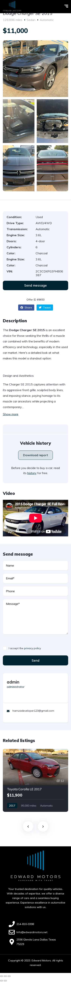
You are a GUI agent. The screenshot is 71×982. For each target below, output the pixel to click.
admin (13, 682)
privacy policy (32, 648)
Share (28, 307)
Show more (10, 414)
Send (35, 660)
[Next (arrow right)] (5, 980)
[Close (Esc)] (1, 976)
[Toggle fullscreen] (5, 976)
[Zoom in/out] (9, 976)
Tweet (46, 307)
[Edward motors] (12, 6)
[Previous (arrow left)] (1, 980)
